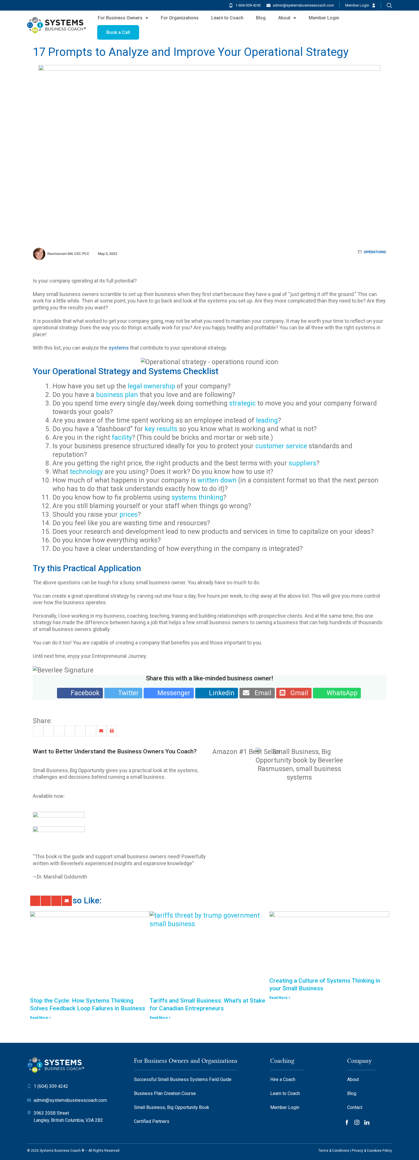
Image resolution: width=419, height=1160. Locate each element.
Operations (375, 252)
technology (86, 472)
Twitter (126, 693)
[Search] (389, 5)
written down (217, 480)
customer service (281, 446)
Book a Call (118, 32)
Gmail (296, 693)
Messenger (171, 693)
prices (128, 514)
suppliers (301, 463)
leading (267, 420)
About (284, 18)
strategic (243, 403)
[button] (38, 730)
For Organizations (180, 18)
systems (119, 348)
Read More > (40, 1018)
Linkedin (219, 693)
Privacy (357, 1151)
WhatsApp (339, 693)
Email (260, 693)
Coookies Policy (379, 1151)
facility (122, 437)
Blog (261, 18)
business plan (117, 395)
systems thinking (197, 497)
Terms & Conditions (333, 1151)
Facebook (82, 693)
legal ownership (151, 386)
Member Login (357, 5)
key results (161, 429)
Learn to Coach (227, 18)
